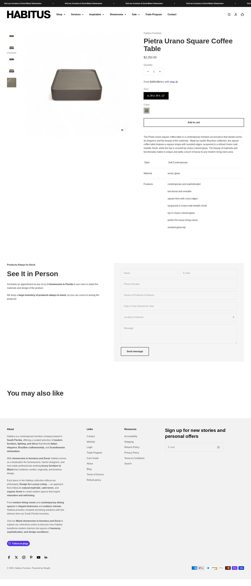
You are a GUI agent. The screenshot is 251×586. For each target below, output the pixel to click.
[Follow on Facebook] (9, 557)
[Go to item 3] (11, 60)
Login (90, 447)
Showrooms (116, 14)
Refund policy (94, 480)
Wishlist (91, 442)
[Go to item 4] (11, 71)
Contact (172, 14)
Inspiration (95, 14)
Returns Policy (131, 447)
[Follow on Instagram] (24, 557)
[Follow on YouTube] (39, 557)
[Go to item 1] (11, 36)
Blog (89, 469)
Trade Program (153, 14)
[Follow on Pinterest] (31, 557)
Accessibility (130, 436)
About (90, 463)
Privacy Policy (131, 452)
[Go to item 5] (11, 83)
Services (76, 14)
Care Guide (93, 458)
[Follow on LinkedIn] (46, 557)
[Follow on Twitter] (16, 557)
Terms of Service (95, 474)
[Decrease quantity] (148, 71)
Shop (59, 14)
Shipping (129, 442)
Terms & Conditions (134, 458)
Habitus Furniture (153, 33)
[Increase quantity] (160, 71)
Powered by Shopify (41, 568)
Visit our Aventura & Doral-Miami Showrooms (71, 3)
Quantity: (148, 65)
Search (128, 463)
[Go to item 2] (11, 48)
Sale (134, 14)
